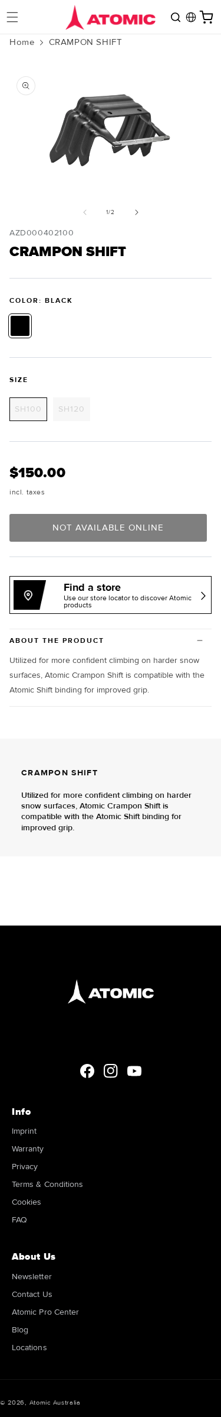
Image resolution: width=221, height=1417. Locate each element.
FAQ (19, 1220)
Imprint (24, 1131)
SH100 (31, 412)
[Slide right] (137, 212)
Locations (29, 1347)
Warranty (28, 1149)
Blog (20, 1330)
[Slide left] (85, 212)
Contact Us (32, 1294)
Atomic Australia (55, 1402)
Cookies (27, 1202)
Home (21, 42)
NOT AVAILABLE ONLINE (108, 527)
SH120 (74, 412)
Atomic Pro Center (45, 1312)
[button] (12, 17)
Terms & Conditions (47, 1184)
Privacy (25, 1167)
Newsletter (32, 1277)
